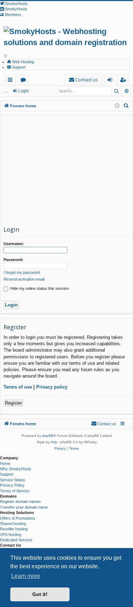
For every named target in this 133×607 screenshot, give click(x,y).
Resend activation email (24, 279)
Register (13, 403)
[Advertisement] (66, 172)
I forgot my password (22, 272)
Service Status (12, 480)
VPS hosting (10, 534)
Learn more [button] (25, 576)
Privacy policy (51, 387)
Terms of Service (14, 491)
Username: (14, 244)
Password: (13, 260)
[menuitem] (83, 79)
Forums (25, 80)
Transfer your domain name (24, 507)
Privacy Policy (12, 485)
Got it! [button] (40, 594)
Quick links (11, 80)
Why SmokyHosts (15, 469)
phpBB (48, 436)
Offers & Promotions (17, 518)
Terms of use (18, 387)
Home (5, 463)
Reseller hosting (14, 529)
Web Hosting (22, 62)
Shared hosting (13, 523)
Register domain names (20, 501)
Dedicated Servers (16, 540)
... (6, 90)
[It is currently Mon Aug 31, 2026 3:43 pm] (117, 106)
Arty (54, 442)
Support (18, 67)
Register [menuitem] (124, 80)
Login (23, 90)
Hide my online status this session (39, 288)
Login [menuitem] (111, 80)
